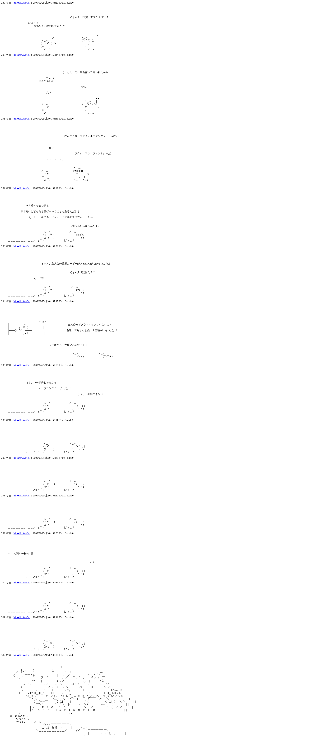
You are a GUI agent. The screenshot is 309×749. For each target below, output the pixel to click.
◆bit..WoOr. (22, 2)
